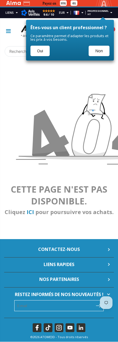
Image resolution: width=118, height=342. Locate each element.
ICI (30, 212)
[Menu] (8, 31)
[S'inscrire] (98, 305)
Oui (40, 50)
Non (99, 50)
